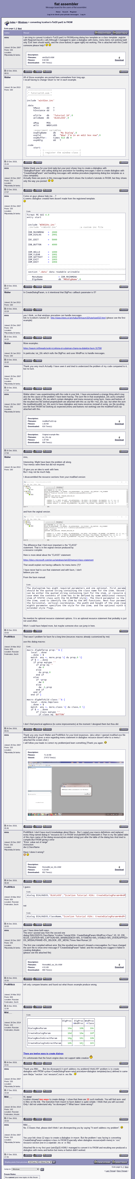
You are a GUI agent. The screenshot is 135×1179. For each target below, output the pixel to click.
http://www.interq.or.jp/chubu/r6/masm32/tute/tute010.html (78, 318)
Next (20, 28)
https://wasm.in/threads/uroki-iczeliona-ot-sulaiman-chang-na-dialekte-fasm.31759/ (62, 348)
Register (73, 12)
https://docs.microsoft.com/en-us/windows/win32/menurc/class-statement (58, 560)
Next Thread (122, 1171)
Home (58, 12)
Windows (22, 22)
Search (65, 12)
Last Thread (110, 1171)
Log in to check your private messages (63, 14)
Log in (83, 14)
